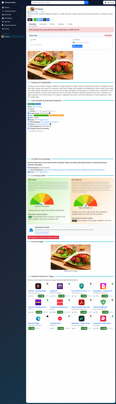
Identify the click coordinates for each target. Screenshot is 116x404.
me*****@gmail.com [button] (41, 120)
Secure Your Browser (42, 232)
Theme (42, 12)
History (7, 34)
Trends (69, 24)
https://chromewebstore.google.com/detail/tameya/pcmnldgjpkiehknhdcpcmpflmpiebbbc (74, 170)
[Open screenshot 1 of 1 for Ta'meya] (50, 65)
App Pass (7, 21)
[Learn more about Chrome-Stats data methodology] (50, 124)
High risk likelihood (56, 115)
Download (42, 24)
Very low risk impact (41, 115)
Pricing (7, 29)
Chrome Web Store (42, 124)
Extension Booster (10, 25)
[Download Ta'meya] (91, 43)
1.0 (37, 111)
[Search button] (86, 2)
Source (52, 24)
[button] (109, 2)
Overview (32, 24)
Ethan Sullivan (34, 12)
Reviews (61, 24)
